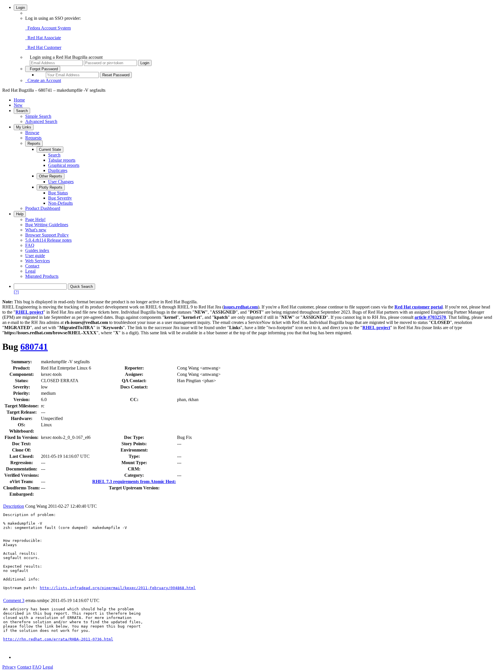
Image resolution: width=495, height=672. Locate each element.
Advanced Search (41, 121)
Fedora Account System (48, 28)
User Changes (61, 181)
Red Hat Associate (43, 37)
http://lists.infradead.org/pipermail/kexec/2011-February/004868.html (118, 588)
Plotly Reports (50, 187)
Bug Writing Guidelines (46, 224)
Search (22, 111)
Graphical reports (63, 165)
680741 (34, 346)
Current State (50, 149)
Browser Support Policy (47, 235)
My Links (23, 127)
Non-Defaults (60, 203)
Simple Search (38, 116)
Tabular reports (61, 160)
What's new (35, 229)
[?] (16, 292)
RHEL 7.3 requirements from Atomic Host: (134, 481)
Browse (32, 132)
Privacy (9, 667)
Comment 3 (13, 600)
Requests (33, 137)
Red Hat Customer (43, 47)
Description (13, 506)
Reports (34, 143)
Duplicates (57, 170)
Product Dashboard (42, 208)
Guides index (37, 250)
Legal (30, 271)
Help (19, 214)
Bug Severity (60, 198)
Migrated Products (41, 276)
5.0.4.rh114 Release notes (48, 240)
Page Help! (35, 219)
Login (20, 7)
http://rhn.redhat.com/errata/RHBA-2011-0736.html (58, 639)
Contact (32, 265)
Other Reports (50, 176)
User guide (35, 255)
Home (19, 99)
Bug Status (58, 192)
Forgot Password (43, 69)
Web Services (37, 260)
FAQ (29, 245)
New (18, 105)
